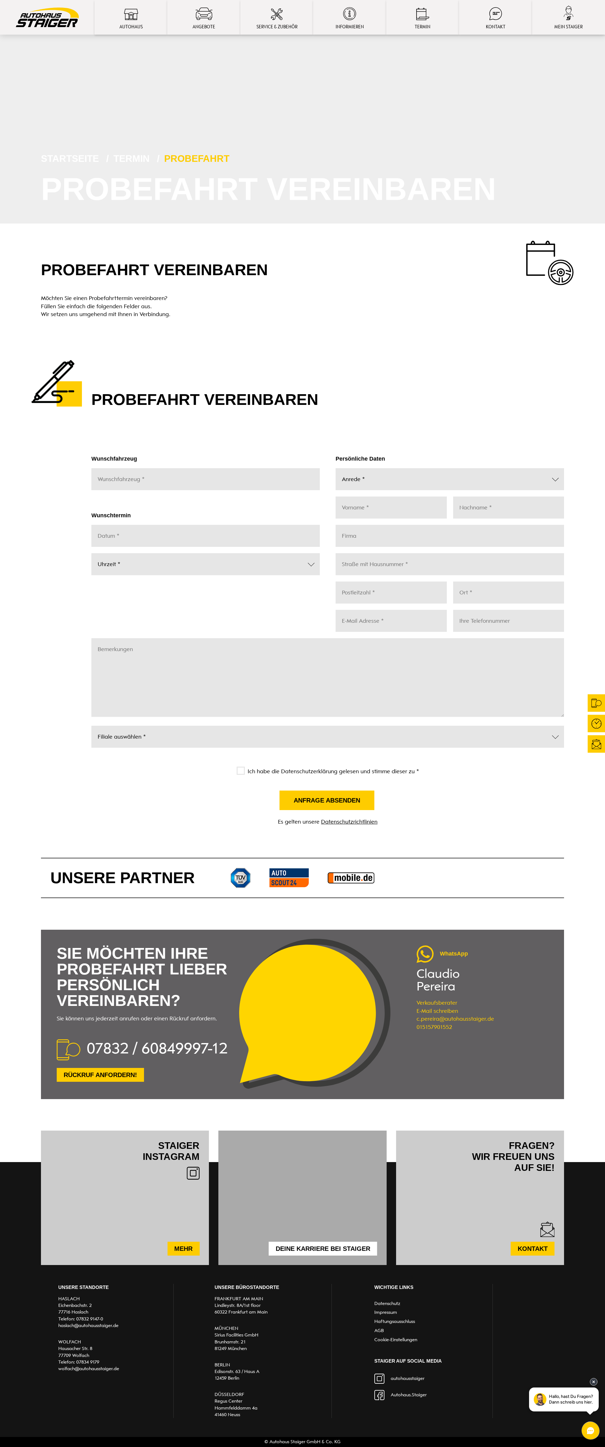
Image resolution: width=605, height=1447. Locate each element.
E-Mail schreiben (437, 1010)
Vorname (352, 502)
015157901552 (434, 1027)
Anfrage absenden (327, 800)
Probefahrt (196, 158)
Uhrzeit (106, 559)
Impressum (385, 1312)
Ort (464, 587)
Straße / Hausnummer (365, 559)
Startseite (70, 158)
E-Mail (349, 616)
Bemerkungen (111, 644)
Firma (347, 531)
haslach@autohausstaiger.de (88, 1325)
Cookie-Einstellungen (395, 1339)
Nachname (471, 502)
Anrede (351, 474)
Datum (106, 531)
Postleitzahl (355, 587)
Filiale (105, 732)
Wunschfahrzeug (116, 474)
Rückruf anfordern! (100, 1074)
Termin (131, 158)
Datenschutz (387, 1303)
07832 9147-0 (89, 1319)
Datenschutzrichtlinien (349, 821)
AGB (379, 1330)
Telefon (466, 616)
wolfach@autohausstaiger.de (88, 1368)
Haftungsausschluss (394, 1321)
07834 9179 (87, 1362)
